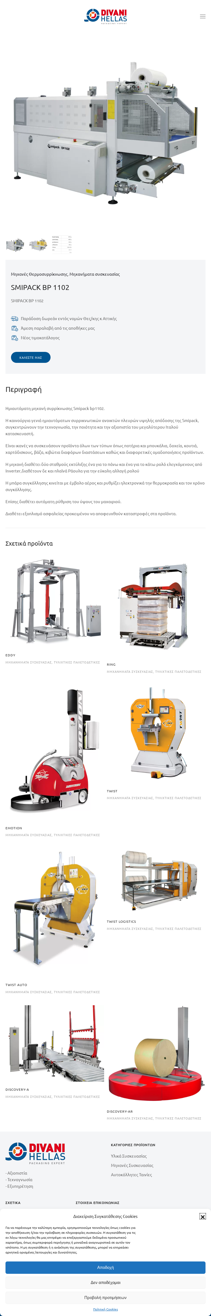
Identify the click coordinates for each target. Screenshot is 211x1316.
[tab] (15, 244)
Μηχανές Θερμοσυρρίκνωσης (39, 274)
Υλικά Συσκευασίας (129, 1155)
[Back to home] (105, 16)
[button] (203, 1216)
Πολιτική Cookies (105, 1309)
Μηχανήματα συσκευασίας (95, 274)
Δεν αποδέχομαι (105, 1282)
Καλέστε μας (31, 357)
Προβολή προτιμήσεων (105, 1297)
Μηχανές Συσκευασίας (132, 1165)
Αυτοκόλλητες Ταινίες (131, 1174)
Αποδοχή (105, 1267)
